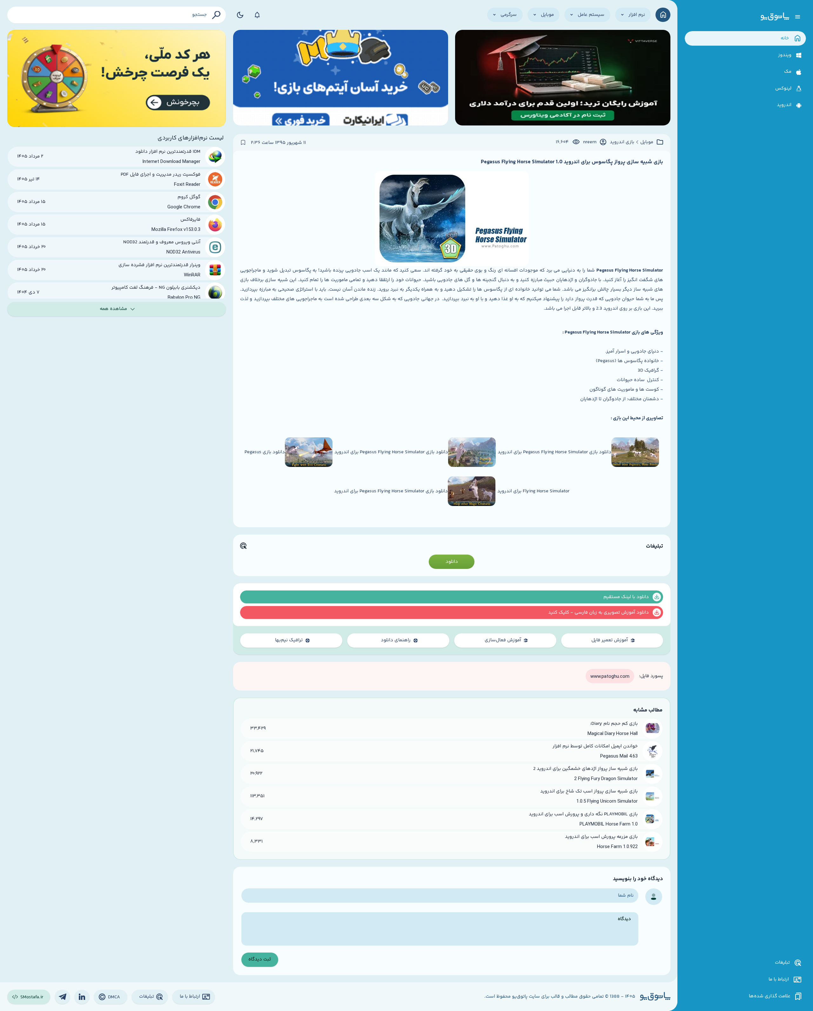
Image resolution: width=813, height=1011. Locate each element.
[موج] (562, 78)
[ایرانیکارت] (340, 78)
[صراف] (116, 78)
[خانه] (662, 15)
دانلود (452, 561)
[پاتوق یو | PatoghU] (775, 17)
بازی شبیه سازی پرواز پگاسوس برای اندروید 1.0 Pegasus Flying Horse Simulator (572, 162)
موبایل (646, 142)
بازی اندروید (622, 142)
